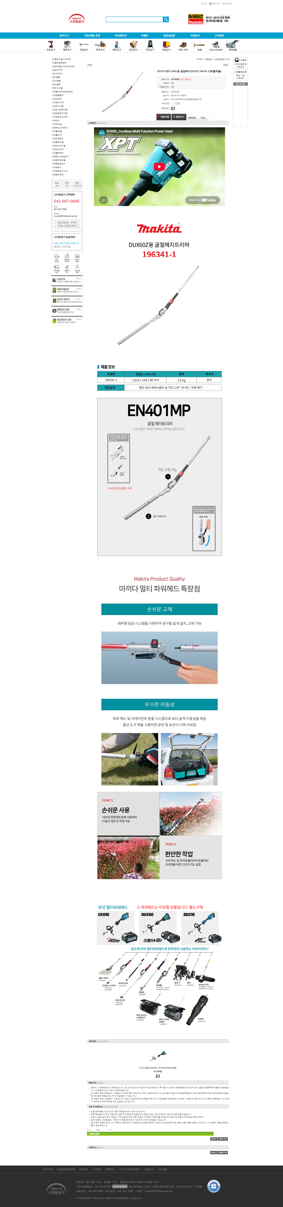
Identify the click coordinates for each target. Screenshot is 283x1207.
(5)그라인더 (57, 73)
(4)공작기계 (57, 70)
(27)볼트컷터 (58, 153)
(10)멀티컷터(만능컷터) (62, 91)
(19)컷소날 (57, 124)
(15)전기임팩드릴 (59, 109)
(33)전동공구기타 (59, 171)
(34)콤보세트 (58, 174)
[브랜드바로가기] (194, 99)
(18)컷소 (56, 120)
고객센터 (97, 1169)
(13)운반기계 (58, 102)
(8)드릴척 (56, 84)
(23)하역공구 (58, 138)
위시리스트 (227, 3)
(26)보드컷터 (58, 149)
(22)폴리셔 (57, 135)
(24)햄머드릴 (58, 142)
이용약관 (83, 1169)
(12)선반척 (57, 99)
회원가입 (215, 3)
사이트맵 (162, 1169)
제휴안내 (110, 1169)
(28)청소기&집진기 (60, 156)
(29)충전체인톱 (59, 160)
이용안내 (148, 1169)
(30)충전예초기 (59, 164)
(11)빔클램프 (58, 95)
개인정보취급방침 (66, 1169)
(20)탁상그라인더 (59, 128)
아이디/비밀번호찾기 (129, 1169)
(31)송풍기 (57, 167)
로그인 (204, 3)
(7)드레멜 (56, 81)
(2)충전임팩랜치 (59, 63)
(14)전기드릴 (58, 106)
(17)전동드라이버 (59, 117)
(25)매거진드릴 (59, 146)
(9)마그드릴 (57, 88)
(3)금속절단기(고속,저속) (63, 66)
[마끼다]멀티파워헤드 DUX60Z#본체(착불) (157, 1068)
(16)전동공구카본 (59, 113)
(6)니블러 (56, 77)
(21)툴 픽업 (57, 131)
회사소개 (48, 1169)
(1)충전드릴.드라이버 (61, 59)
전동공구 (209, 59)
